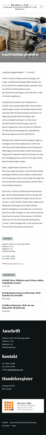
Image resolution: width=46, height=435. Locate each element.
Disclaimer (6, 425)
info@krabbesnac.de (15, 263)
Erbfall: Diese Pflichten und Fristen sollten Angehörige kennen (23, 281)
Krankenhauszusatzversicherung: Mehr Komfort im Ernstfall (21, 294)
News (14, 425)
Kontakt (5, 422)
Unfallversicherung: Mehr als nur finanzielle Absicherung (18, 306)
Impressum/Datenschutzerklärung (23, 422)
